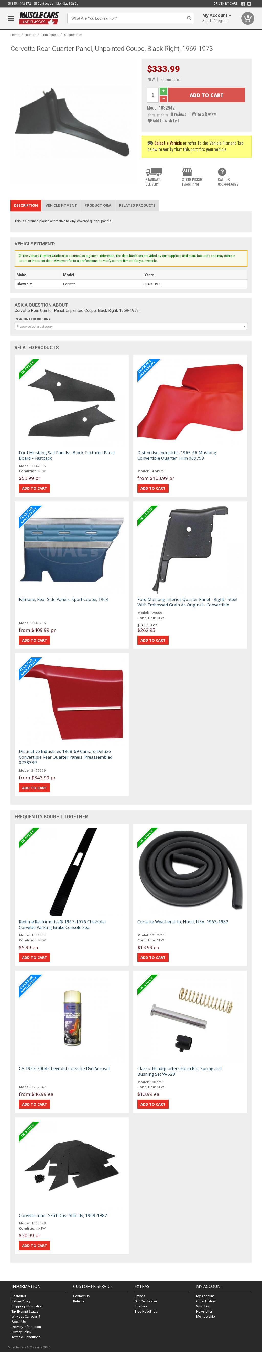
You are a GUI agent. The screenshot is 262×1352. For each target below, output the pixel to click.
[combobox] (131, 326)
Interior (30, 35)
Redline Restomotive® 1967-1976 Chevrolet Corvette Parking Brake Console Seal (62, 924)
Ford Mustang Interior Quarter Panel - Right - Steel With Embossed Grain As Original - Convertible (187, 602)
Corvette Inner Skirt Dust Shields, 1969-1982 (63, 1215)
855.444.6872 (21, 3)
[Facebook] (243, 3)
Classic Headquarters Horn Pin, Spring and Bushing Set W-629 (179, 1071)
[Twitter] (249, 3)
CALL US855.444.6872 (228, 182)
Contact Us (45, 3)
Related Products (137, 205)
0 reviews (178, 114)
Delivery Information (26, 1327)
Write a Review (204, 114)
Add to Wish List (165, 120)
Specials (141, 1306)
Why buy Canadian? (26, 1316)
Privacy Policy (21, 1332)
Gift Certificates (146, 1301)
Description (26, 205)
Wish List (203, 1306)
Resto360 (19, 1296)
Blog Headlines (146, 1311)
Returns (78, 1301)
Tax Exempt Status (25, 1311)
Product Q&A (98, 205)
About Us (19, 1322)
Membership (205, 1316)
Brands (140, 1296)
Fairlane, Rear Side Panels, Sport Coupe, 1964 (63, 599)
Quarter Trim (73, 35)
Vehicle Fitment (61, 205)
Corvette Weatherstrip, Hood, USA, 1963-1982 (182, 922)
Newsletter (204, 1311)
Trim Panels (49, 35)
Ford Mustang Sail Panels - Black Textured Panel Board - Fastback (67, 455)
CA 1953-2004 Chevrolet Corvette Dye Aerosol (64, 1068)
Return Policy (21, 1301)
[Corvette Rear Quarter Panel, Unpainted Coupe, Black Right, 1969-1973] (73, 121)
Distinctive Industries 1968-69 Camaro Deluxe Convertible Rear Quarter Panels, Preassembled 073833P (66, 757)
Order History (206, 1301)
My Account (205, 1296)
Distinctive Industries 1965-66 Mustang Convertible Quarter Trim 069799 (176, 455)
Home (14, 35)
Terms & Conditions (26, 1337)
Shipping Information (27, 1306)
